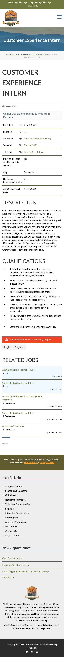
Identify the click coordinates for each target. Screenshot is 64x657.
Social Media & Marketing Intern (18, 383)
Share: (5, 444)
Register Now (12, 535)
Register (19, 347)
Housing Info (11, 517)
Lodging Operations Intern (15, 565)
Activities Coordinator (13, 426)
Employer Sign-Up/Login (40, 2)
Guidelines (10, 495)
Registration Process (15, 499)
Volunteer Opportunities (17, 504)
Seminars (9, 508)
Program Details (13, 486)
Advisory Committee (15, 522)
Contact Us (33, 6)
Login (7, 347)
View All (7, 577)
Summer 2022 (31, 145)
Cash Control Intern (12, 558)
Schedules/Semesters (16, 490)
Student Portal (31, 462)
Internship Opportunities (17, 513)
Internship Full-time (33, 152)
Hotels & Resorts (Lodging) (37, 138)
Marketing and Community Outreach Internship (25, 571)
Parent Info (11, 526)
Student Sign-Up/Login (17, 2)
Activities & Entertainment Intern (18, 369)
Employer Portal (47, 462)
